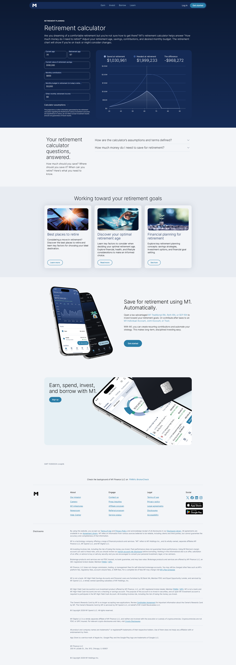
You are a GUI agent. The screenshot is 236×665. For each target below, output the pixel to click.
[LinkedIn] (197, 499)
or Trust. (166, 320)
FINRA (104, 562)
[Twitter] (188, 499)
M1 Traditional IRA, (157, 315)
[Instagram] (201, 499)
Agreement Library (90, 533)
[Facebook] (192, 499)
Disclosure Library (174, 531)
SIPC (110, 562)
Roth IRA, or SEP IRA (177, 315)
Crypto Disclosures (132, 621)
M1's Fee (163, 570)
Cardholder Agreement (146, 602)
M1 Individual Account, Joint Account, (143, 320)
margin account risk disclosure (130, 551)
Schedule (171, 570)
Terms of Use (106, 531)
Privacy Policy (121, 531)
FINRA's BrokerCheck (139, 479)
